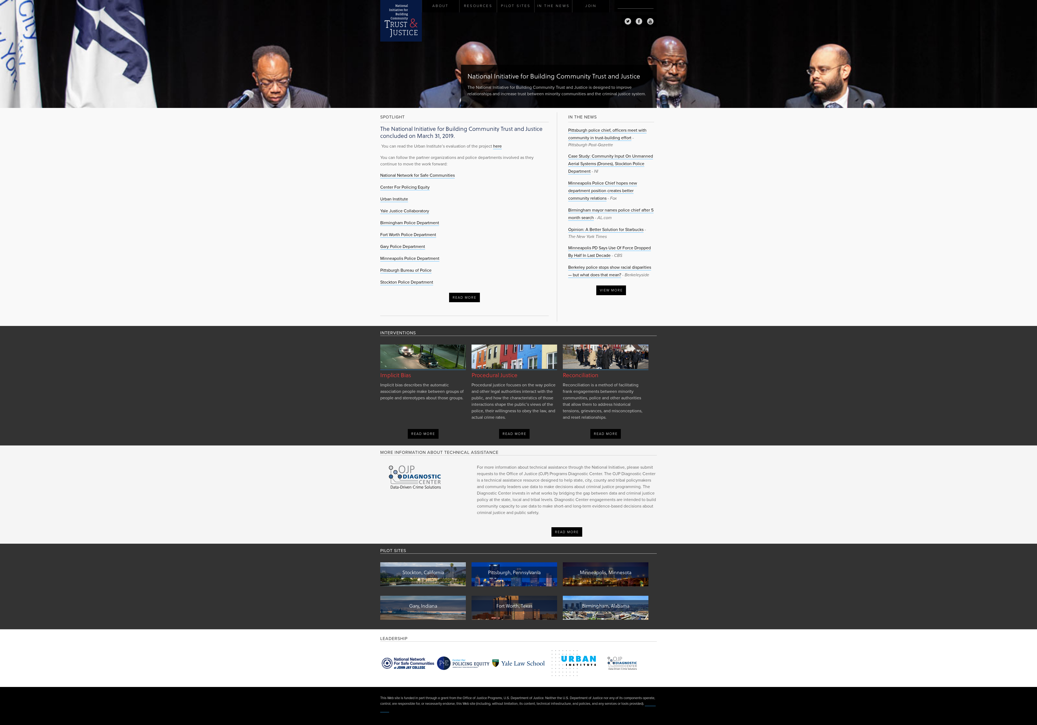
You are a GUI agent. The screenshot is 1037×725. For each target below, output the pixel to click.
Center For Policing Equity (405, 187)
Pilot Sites (515, 6)
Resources (478, 6)
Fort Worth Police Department (408, 234)
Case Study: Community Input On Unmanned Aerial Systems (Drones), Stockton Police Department (610, 164)
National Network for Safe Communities (417, 175)
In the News (553, 6)
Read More (464, 297)
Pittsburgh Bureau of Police (406, 270)
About (440, 6)
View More (611, 290)
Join (591, 6)
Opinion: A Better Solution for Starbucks (606, 229)
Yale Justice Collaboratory (404, 211)
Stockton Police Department (406, 282)
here (497, 146)
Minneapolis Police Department (409, 258)
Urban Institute (394, 199)
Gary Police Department (402, 246)
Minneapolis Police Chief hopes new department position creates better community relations (602, 191)
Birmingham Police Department (409, 223)
